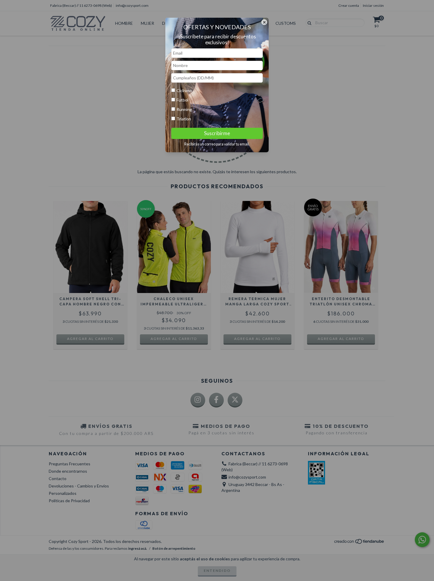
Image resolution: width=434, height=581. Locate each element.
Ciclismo (184, 90)
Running (184, 109)
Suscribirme (217, 133)
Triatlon (184, 118)
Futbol (182, 99)
